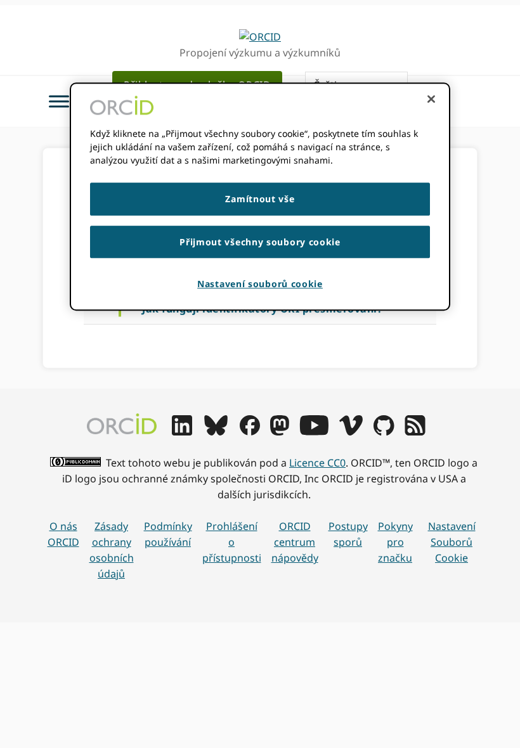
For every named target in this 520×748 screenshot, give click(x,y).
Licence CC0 (317, 463)
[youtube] (313, 432)
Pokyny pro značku (395, 542)
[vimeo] (351, 432)
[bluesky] (216, 432)
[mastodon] (279, 432)
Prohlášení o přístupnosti (231, 542)
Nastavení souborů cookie (452, 542)
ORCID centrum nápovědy (294, 542)
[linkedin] (182, 432)
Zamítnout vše (259, 199)
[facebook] (250, 432)
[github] (383, 432)
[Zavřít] (431, 99)
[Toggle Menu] (59, 101)
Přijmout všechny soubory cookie (260, 242)
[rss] (415, 432)
